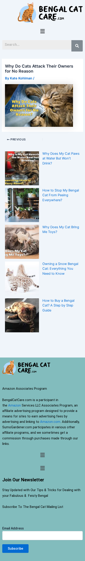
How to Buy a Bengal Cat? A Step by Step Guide (58, 306)
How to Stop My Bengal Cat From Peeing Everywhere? (60, 195)
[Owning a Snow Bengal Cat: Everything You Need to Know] (22, 279)
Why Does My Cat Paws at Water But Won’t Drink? (61, 159)
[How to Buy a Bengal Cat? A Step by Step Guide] (22, 315)
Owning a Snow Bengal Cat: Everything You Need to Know (60, 269)
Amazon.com (50, 422)
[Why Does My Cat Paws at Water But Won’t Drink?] (22, 168)
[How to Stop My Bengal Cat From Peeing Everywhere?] (22, 205)
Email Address (13, 528)
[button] (42, 31)
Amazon (14, 405)
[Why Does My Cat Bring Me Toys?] (22, 242)
